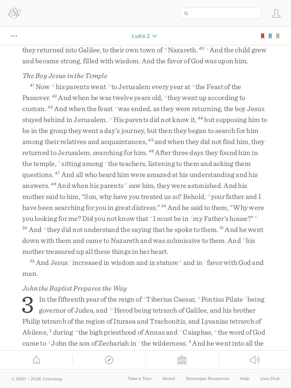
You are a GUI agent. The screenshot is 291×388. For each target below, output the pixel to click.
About (168, 378)
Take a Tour (140, 378)
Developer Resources (208, 378)
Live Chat (270, 378)
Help (245, 378)
